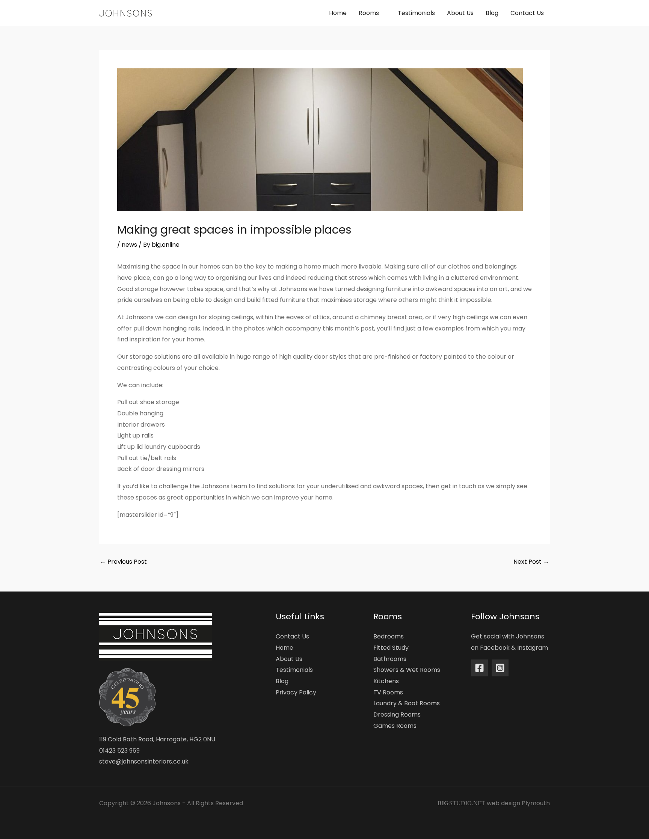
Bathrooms (389, 659)
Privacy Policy (296, 692)
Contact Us (292, 636)
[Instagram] (500, 667)
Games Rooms (395, 725)
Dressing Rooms (397, 714)
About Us (289, 659)
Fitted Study (391, 647)
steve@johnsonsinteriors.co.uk (144, 761)
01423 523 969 (119, 750)
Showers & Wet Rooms (406, 669)
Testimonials (294, 669)
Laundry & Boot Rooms (406, 703)
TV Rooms (388, 692)
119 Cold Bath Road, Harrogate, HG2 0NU (157, 739)
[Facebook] (479, 667)
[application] (382, 13)
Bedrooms (388, 636)
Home (284, 647)
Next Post (531, 562)
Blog (282, 681)
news (129, 244)
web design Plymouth (518, 803)
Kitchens (386, 681)
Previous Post (123, 562)
